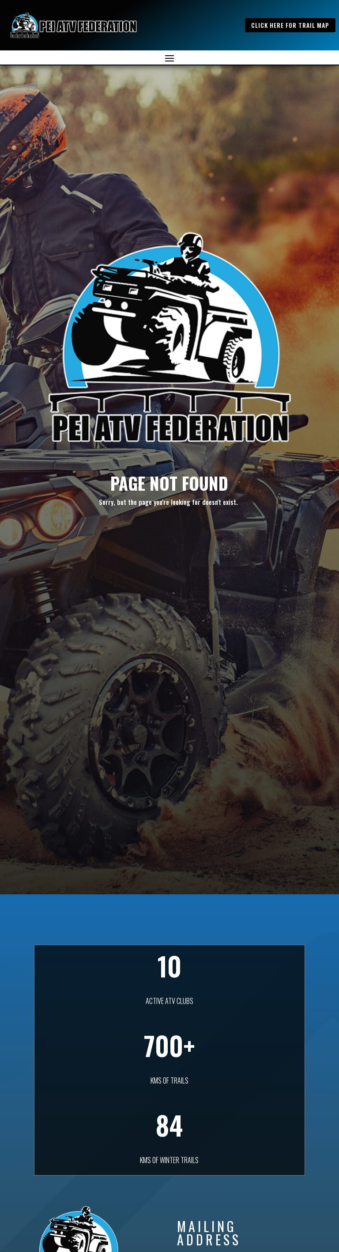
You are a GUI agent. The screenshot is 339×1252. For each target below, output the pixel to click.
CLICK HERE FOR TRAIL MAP (290, 25)
